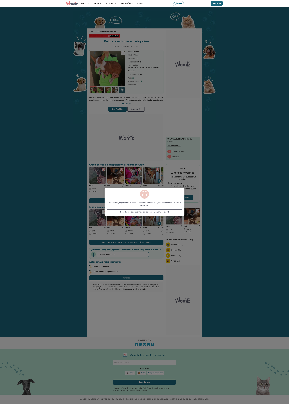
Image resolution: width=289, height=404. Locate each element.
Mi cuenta (217, 3)
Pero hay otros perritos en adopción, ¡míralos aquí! (144, 212)
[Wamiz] (72, 3)
